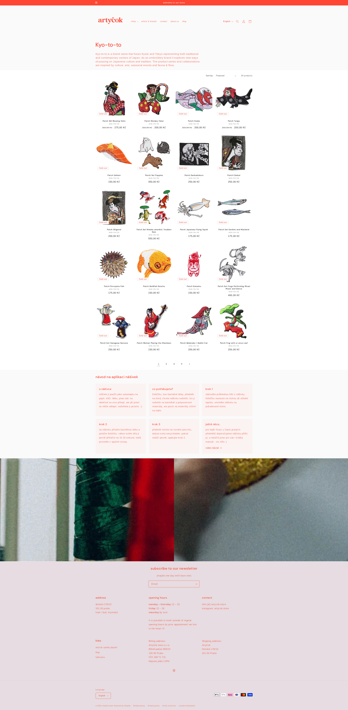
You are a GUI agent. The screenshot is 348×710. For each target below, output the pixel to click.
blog (98, 652)
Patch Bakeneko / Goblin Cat (194, 343)
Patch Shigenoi (114, 229)
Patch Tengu (234, 121)
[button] (134, 21)
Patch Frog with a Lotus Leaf (234, 343)
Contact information (187, 706)
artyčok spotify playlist (106, 647)
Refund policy (139, 706)
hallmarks (100, 657)
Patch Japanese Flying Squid (194, 229)
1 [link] (158, 364)
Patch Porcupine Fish (114, 286)
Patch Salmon (114, 175)
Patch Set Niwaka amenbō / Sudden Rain (154, 230)
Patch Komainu (194, 286)
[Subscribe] (196, 583)
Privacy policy (153, 706)
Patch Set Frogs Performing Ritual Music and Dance (234, 287)
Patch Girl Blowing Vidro (114, 121)
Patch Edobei (233, 175)
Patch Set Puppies (154, 175)
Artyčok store (107, 706)
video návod (212, 448)
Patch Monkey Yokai (154, 121)
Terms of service (169, 706)
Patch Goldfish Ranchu (154, 286)
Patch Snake (194, 121)
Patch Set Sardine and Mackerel (233, 229)
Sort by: (209, 76)
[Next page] (189, 364)
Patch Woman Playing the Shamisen (154, 343)
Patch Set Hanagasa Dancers (114, 343)
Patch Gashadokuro (194, 175)
